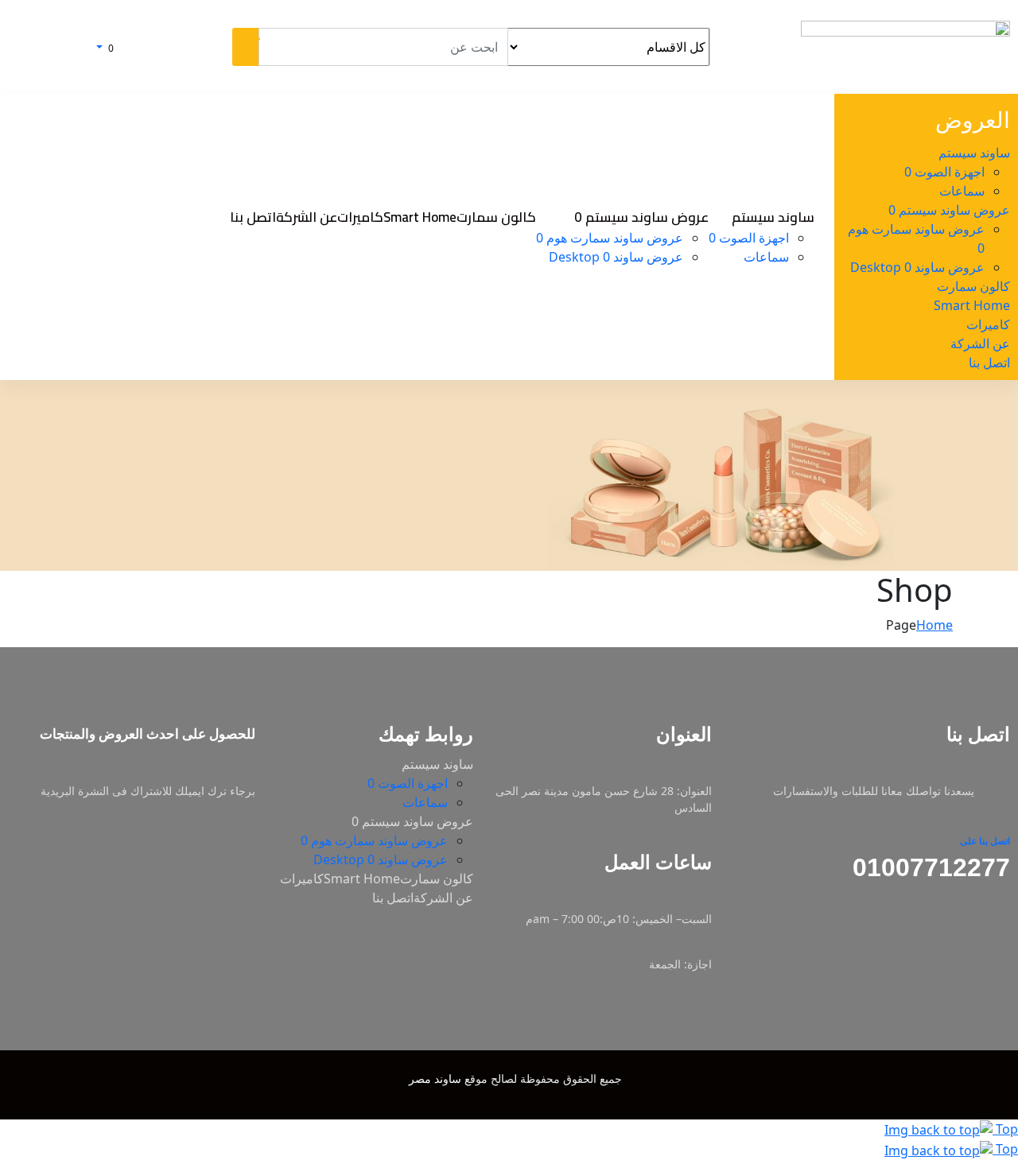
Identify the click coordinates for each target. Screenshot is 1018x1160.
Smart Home (362, 878)
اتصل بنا (393, 897)
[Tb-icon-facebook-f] (1004, 939)
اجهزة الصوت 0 (407, 783)
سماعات (425, 802)
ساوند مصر (435, 1078)
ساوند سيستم (437, 764)
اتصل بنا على (985, 841)
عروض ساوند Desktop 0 (380, 859)
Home (934, 625)
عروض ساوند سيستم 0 (412, 821)
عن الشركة (443, 897)
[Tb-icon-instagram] (973, 939)
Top (1005, 1129)
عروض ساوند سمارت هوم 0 (374, 840)
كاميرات (302, 878)
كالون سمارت (436, 878)
